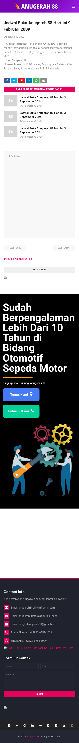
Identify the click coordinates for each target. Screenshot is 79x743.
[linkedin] (32, 725)
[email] (64, 725)
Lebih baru (15, 248)
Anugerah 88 (32, 736)
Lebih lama (63, 248)
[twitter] (16, 725)
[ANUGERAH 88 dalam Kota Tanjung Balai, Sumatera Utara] (38, 647)
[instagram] (24, 725)
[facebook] (9, 725)
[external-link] (48, 725)
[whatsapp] (72, 725)
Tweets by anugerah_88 (18, 258)
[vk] (40, 725)
